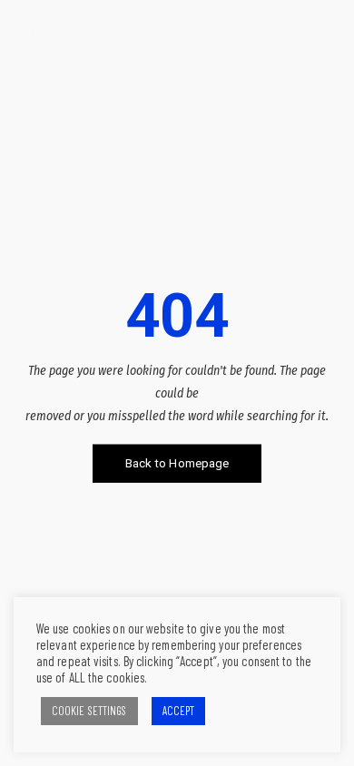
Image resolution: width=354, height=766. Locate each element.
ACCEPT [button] (178, 710)
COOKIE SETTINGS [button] (89, 710)
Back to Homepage (177, 463)
